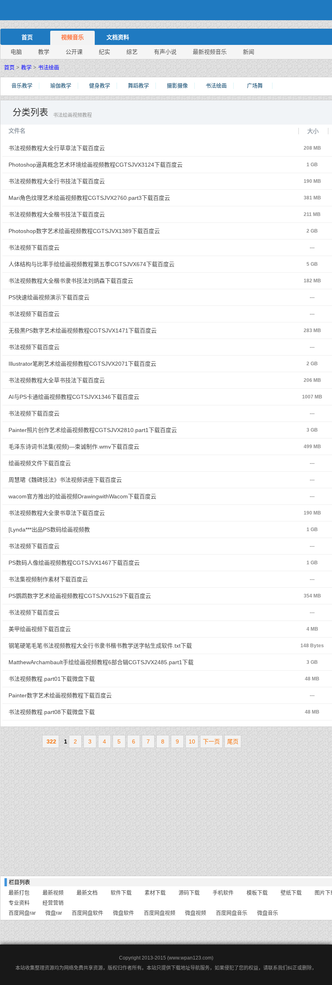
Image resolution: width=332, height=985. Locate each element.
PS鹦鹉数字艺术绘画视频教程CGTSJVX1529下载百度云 (102, 596)
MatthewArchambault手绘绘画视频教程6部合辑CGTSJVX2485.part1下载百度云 (102, 664)
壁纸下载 (291, 893)
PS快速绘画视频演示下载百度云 (102, 297)
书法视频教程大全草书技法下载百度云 (102, 380)
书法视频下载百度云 (102, 247)
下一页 (211, 741)
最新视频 (53, 893)
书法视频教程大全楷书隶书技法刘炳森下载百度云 (102, 280)
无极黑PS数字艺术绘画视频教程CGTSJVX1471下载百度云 (102, 330)
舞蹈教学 (138, 86)
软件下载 (121, 893)
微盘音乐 (267, 913)
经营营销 (53, 903)
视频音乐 (72, 37)
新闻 (248, 52)
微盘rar (53, 913)
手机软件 (223, 893)
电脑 (16, 52)
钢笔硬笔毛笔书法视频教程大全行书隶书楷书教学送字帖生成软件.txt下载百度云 (102, 648)
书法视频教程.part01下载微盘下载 (102, 679)
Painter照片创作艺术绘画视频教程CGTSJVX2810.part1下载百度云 (102, 430)
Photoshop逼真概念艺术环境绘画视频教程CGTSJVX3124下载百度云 (102, 164)
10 (192, 741)
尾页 (232, 741)
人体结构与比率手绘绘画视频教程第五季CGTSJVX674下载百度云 (102, 264)
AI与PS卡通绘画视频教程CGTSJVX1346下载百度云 (102, 397)
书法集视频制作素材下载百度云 (102, 579)
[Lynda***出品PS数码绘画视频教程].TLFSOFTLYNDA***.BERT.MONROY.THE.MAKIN (102, 532)
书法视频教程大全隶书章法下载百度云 (102, 513)
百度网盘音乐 (231, 913)
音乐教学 (21, 86)
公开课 (74, 52)
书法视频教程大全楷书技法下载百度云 (102, 214)
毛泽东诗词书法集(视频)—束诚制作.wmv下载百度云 (102, 446)
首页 (27, 37)
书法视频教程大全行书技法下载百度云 (102, 181)
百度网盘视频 (159, 913)
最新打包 (19, 893)
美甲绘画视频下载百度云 (102, 629)
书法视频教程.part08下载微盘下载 (102, 712)
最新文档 (87, 893)
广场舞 (255, 86)
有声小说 (165, 52)
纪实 (104, 52)
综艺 (132, 52)
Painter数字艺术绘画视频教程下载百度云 (102, 695)
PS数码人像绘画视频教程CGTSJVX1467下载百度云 (102, 562)
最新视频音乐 (210, 52)
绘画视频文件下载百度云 (102, 463)
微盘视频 (195, 913)
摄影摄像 (177, 86)
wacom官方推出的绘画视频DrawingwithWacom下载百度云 (102, 496)
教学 (43, 52)
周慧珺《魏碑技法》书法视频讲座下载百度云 (102, 480)
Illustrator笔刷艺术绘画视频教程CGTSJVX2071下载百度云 (102, 363)
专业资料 (19, 903)
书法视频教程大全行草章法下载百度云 (102, 148)
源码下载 (189, 893)
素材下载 (155, 893)
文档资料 (117, 37)
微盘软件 (123, 913)
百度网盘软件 (87, 913)
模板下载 (257, 893)
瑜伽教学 (60, 86)
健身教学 (99, 86)
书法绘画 (48, 67)
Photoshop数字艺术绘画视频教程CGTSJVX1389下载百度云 (102, 231)
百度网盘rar (22, 913)
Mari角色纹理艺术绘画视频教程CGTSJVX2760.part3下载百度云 (102, 198)
